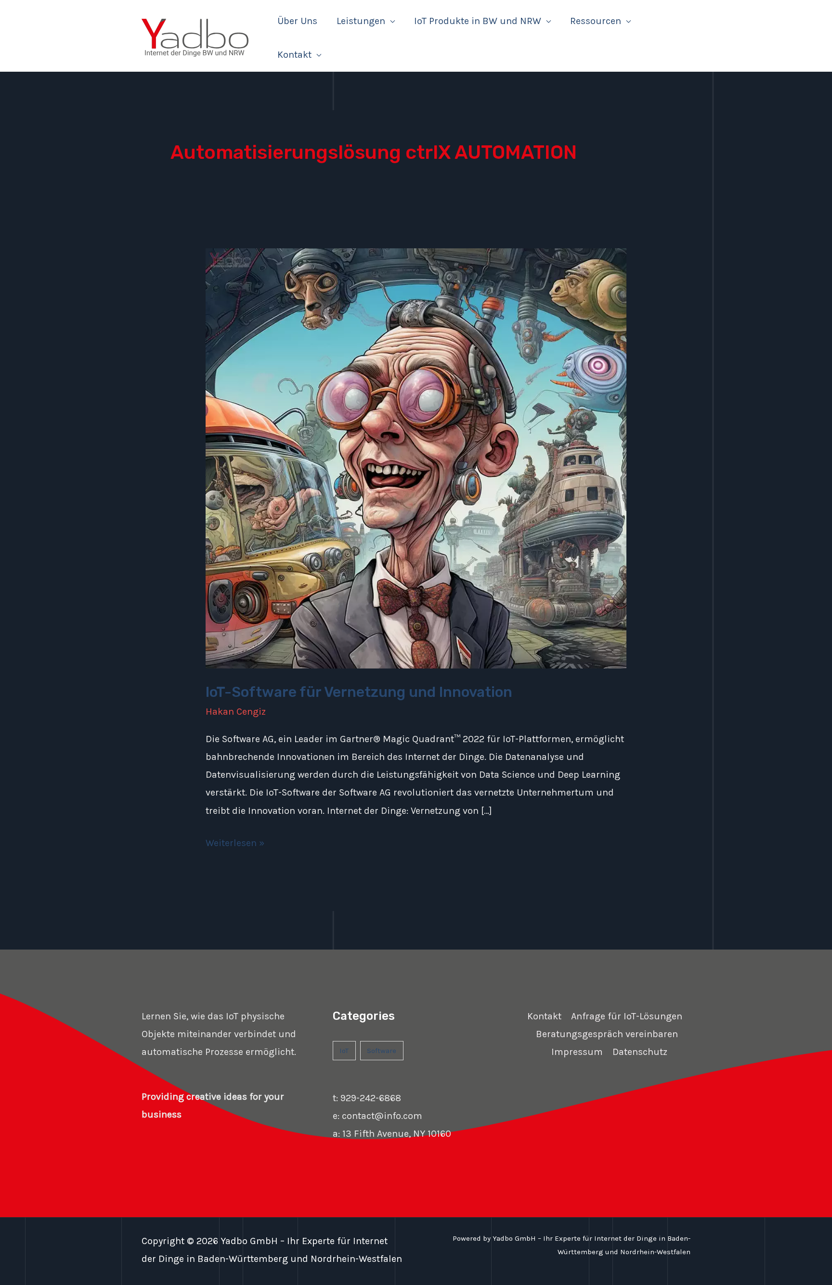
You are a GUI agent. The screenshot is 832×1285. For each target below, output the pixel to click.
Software (381, 1050)
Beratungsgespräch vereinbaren (607, 1034)
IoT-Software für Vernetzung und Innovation (359, 692)
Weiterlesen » (235, 841)
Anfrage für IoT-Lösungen (626, 1016)
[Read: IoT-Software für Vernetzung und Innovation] (416, 457)
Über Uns (297, 20)
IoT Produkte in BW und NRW (477, 20)
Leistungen (361, 20)
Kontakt (294, 54)
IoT (344, 1050)
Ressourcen (595, 20)
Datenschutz (639, 1051)
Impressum (577, 1051)
